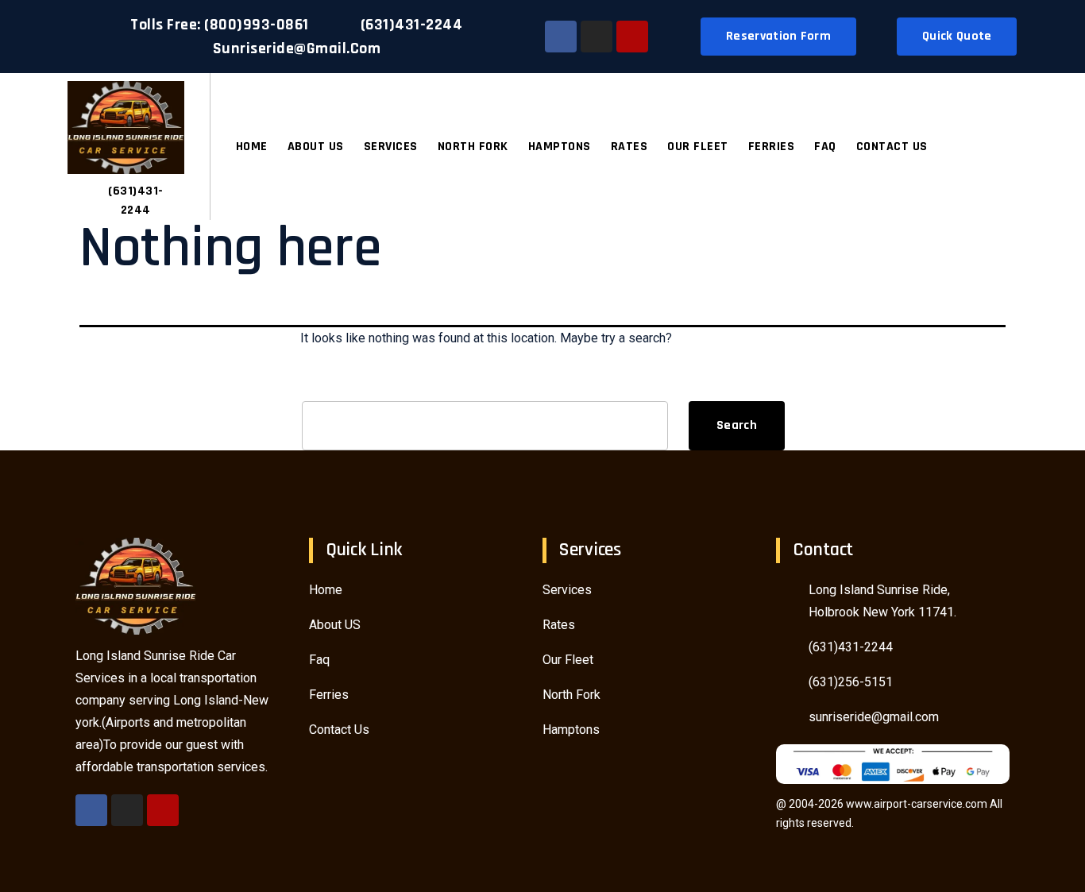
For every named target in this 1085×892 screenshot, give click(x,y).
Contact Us (892, 146)
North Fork (473, 146)
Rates (629, 146)
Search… (326, 383)
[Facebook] (561, 36)
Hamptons (559, 146)
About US (316, 146)
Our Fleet (697, 146)
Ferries (771, 146)
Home (252, 146)
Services (391, 146)
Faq (319, 659)
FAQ (825, 146)
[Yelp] (632, 36)
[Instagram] (596, 36)
